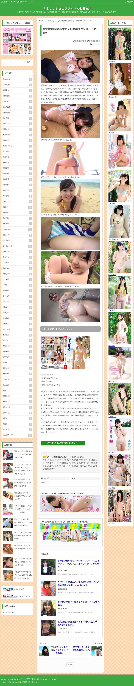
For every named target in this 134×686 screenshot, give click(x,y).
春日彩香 (17, 179)
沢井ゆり (17, 252)
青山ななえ (17, 79)
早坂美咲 (17, 352)
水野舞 (17, 418)
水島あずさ (17, 402)
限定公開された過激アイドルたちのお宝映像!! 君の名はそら (77, 623)
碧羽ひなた (17, 101)
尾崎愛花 (17, 163)
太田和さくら (17, 146)
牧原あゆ (17, 374)
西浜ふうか (17, 346)
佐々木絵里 (17, 240)
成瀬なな (17, 313)
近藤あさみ (17, 229)
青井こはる (17, 96)
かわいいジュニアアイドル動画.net (67, 8)
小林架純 (17, 224)
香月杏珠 (17, 218)
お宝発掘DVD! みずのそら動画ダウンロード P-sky (70, 30)
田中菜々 (17, 285)
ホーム (70, 664)
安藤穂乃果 (17, 85)
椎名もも (17, 257)
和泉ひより (17, 124)
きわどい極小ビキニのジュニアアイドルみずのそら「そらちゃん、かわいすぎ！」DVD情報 (78, 563)
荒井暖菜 (17, 118)
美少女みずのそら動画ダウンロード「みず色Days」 (78, 603)
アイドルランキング (23, 596)
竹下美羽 (17, 279)
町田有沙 (17, 379)
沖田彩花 (17, 157)
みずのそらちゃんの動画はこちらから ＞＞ (62, 443)
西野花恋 (17, 341)
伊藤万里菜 (17, 135)
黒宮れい (17, 207)
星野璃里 (17, 368)
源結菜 (17, 424)
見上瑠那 (17, 385)
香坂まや (17, 213)
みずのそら (96, 44)
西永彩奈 (17, 335)
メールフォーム (8, 612)
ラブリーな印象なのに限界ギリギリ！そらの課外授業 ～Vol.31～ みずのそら (78, 584)
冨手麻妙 (17, 296)
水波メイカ (17, 407)
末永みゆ (17, 268)
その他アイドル (17, 435)
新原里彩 (17, 324)
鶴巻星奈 (17, 291)
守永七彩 (17, 429)
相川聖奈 (17, 90)
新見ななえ (17, 329)
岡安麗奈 (17, 152)
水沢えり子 (17, 396)
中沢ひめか (17, 302)
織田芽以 (17, 174)
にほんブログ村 (19, 589)
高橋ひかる (17, 274)
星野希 (17, 363)
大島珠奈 (17, 140)
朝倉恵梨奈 (17, 107)
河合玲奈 (17, 190)
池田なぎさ (17, 129)
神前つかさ (17, 202)
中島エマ (17, 307)
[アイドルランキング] (10, 596)
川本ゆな (17, 196)
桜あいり (17, 235)
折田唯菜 (17, 168)
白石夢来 (17, 263)
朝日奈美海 (17, 113)
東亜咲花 (17, 357)
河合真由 (17, 185)
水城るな (17, 391)
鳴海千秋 (17, 318)
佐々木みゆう (17, 246)
